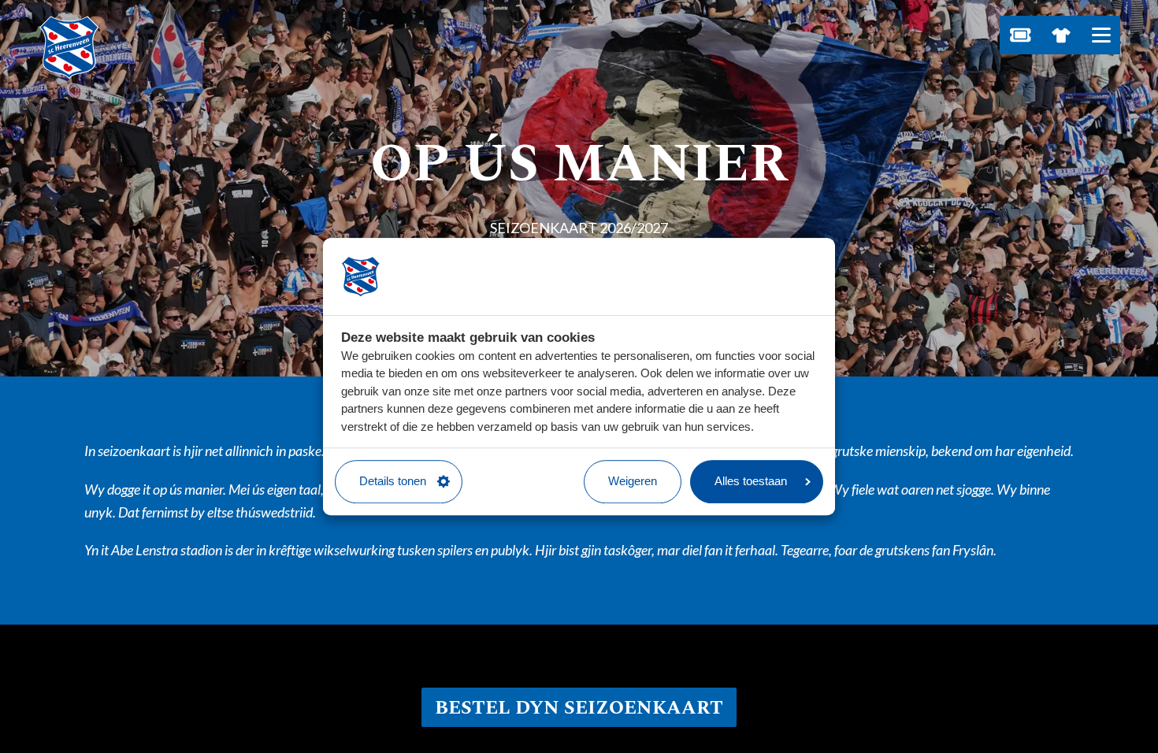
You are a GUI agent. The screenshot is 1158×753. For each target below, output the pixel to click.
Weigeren (632, 481)
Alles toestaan (750, 481)
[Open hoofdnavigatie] (1101, 35)
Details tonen (392, 481)
